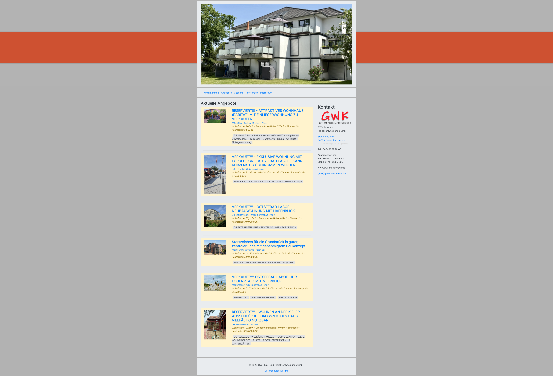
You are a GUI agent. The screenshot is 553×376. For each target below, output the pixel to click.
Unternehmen (211, 92)
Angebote (226, 92)
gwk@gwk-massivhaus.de (332, 173)
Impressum (266, 92)
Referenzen (252, 92)
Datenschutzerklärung (276, 370)
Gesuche (238, 92)
